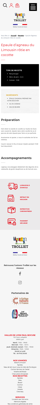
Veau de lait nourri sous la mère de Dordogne (20, 367)
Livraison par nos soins (20, 399)
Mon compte (11, 5)
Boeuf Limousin (20, 363)
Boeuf (20, 382)
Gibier (20, 387)
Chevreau (20, 392)
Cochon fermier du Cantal (20, 369)
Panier (17, 4)
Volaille (20, 389)
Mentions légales (20, 402)
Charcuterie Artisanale (20, 374)
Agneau (20, 365)
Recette (21, 36)
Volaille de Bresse (20, 372)
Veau (20, 380)
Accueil (13, 36)
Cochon (20, 385)
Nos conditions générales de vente (20, 404)
